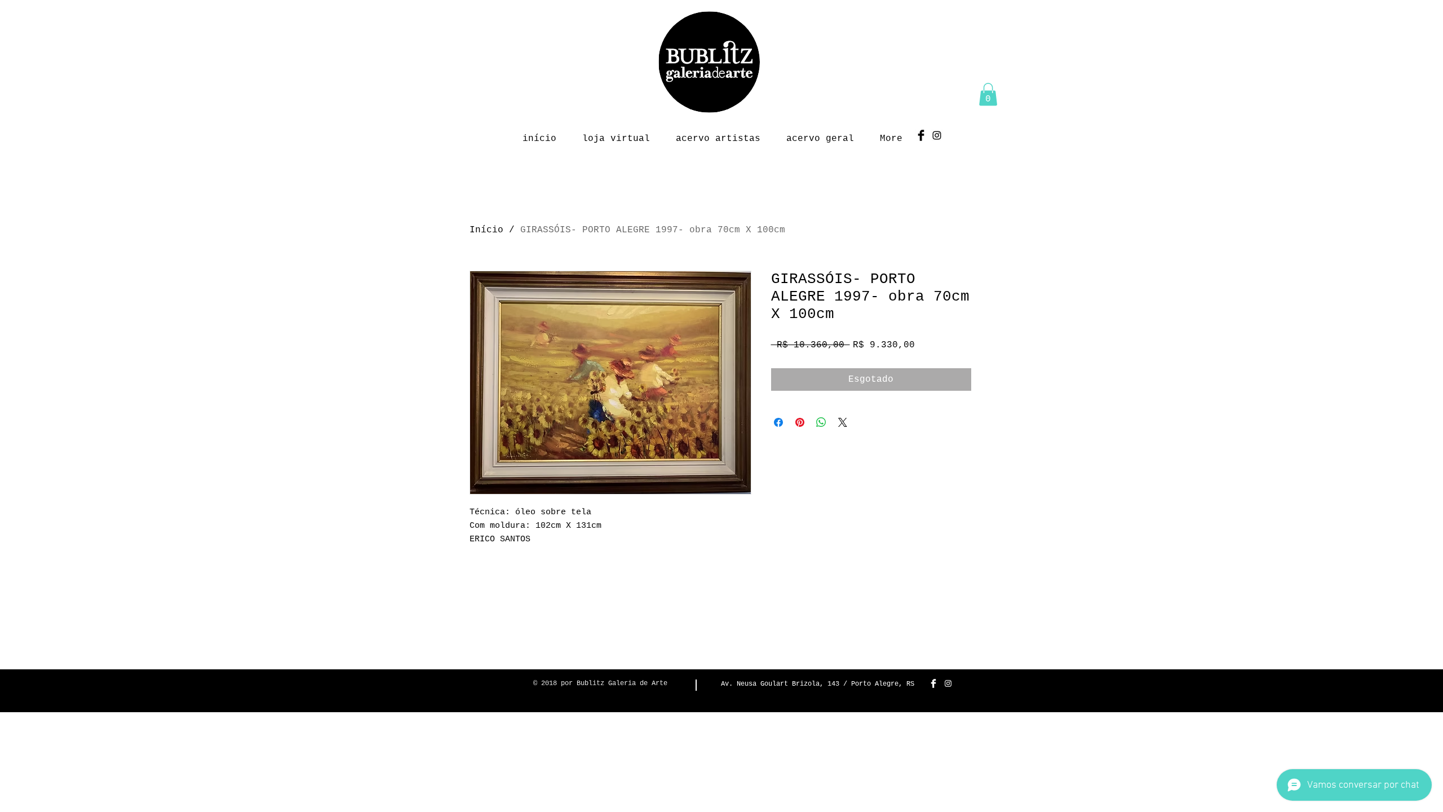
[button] (988, 94)
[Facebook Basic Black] (921, 135)
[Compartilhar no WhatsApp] (821, 422)
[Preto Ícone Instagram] (936, 135)
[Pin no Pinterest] (800, 422)
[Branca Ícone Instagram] (948, 683)
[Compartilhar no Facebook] (778, 422)
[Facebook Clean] (933, 683)
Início (486, 230)
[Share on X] (842, 422)
